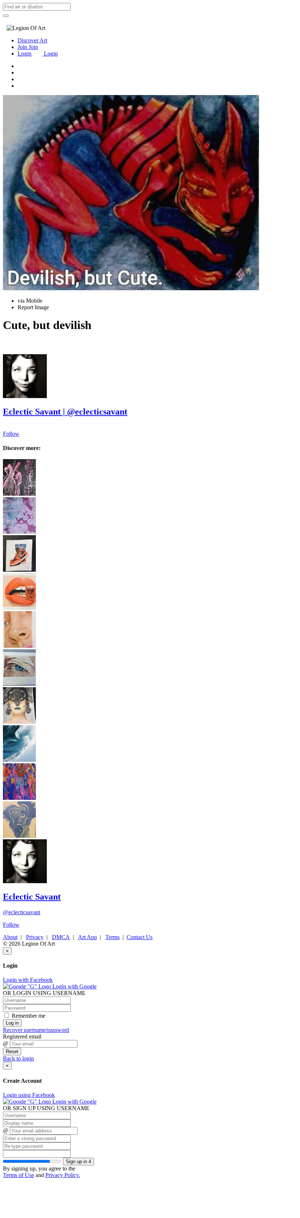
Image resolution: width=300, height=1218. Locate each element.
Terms (112, 937)
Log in (12, 1023)
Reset (12, 1051)
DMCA (61, 937)
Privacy (35, 937)
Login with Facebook (28, 980)
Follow (11, 434)
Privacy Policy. (62, 1175)
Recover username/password (36, 1030)
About (10, 937)
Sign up (78, 1161)
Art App (87, 937)
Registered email (22, 1036)
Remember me (27, 1016)
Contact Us (140, 937)
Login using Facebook (29, 1095)
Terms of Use (18, 1175)
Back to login (18, 1058)
